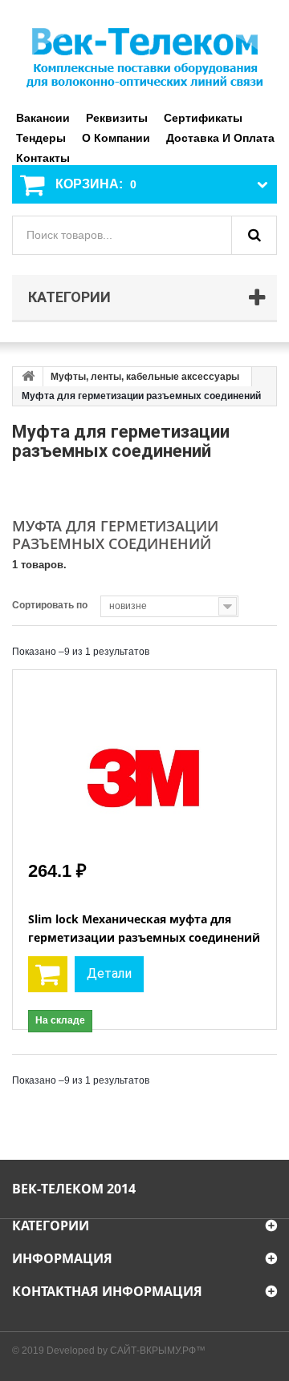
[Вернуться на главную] (28, 376)
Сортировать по (50, 605)
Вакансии (43, 117)
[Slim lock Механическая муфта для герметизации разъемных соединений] (144, 763)
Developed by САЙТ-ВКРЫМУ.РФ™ (126, 1350)
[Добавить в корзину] (47, 974)
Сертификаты (203, 117)
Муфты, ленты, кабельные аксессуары (145, 376)
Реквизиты (117, 117)
